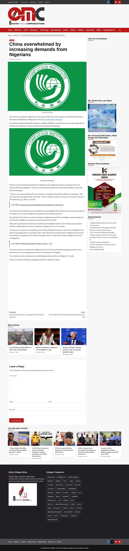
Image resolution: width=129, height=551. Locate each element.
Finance (58, 492)
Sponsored (90, 30)
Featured (50, 492)
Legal (72, 500)
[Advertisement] (47, 284)
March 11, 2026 (40, 352)
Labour (65, 500)
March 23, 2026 (14, 352)
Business (17, 30)
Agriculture (51, 477)
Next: (67, 314)
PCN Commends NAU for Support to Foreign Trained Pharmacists (64, 450)
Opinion (40, 2)
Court (65, 481)
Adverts (16, 542)
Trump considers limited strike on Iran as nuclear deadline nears (72, 350)
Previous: (26, 314)
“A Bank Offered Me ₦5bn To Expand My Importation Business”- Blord (18, 450)
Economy (50, 484)
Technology (44, 30)
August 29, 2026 (14, 454)
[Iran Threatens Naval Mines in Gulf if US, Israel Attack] (20, 336)
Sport (56, 515)
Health (65, 30)
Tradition (74, 515)
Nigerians (32, 126)
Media (99, 30)
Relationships (68, 512)
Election (77, 484)
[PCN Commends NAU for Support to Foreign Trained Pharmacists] (64, 438)
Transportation (52, 519)
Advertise (33, 2)
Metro (79, 504)
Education (34, 30)
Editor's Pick (59, 484)
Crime (26, 30)
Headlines (50, 496)
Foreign (12, 40)
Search (47, 2)
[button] (120, 30)
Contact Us (24, 2)
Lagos (21, 199)
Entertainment (56, 30)
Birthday (50, 481)
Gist (80, 492)
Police (72, 508)
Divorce (78, 481)
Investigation (52, 500)
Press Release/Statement (55, 512)
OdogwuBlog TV (109, 30)
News (11, 443)
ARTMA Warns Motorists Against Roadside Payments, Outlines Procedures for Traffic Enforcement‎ (40, 452)
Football (66, 492)
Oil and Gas (56, 508)
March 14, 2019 (15, 59)
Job (60, 500)
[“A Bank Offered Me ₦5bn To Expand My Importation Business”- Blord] (18, 438)
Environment (72, 488)
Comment (13, 376)
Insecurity (66, 496)
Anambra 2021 (61, 477)
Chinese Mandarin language (51, 119)
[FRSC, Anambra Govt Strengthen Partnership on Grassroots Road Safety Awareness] (87, 438)
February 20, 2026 (68, 354)
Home (10, 30)
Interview (74, 496)
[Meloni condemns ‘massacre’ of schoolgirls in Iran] (47, 336)
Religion (81, 30)
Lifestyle (50, 504)
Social (49, 515)
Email (50, 401)
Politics (73, 30)
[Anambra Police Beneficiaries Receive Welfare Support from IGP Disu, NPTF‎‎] (110, 438)
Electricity (51, 488)
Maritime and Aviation (61, 504)
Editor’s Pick (32, 542)
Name (11, 401)
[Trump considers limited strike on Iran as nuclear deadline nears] (73, 336)
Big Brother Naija (73, 477)
